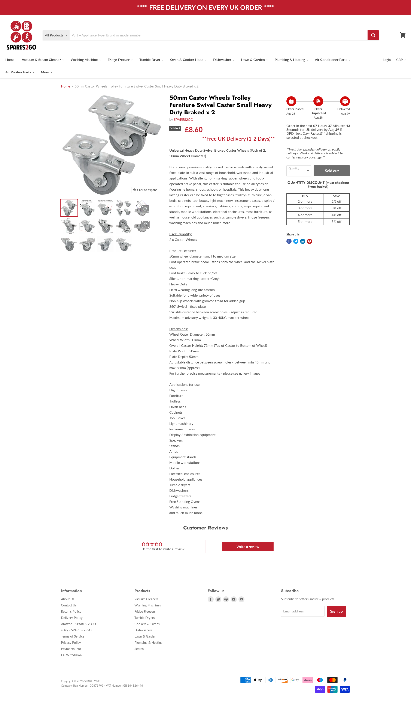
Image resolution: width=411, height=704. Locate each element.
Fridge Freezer (119, 59)
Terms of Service (72, 636)
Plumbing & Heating (290, 59)
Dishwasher (222, 59)
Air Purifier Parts (18, 72)
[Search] (373, 35)
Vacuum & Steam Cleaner (42, 59)
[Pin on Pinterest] (309, 241)
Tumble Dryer (150, 59)
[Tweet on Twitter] (295, 241)
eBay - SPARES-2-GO (76, 630)
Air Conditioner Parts (331, 59)
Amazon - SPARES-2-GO (78, 624)
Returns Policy (71, 611)
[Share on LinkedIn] (302, 241)
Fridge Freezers (145, 611)
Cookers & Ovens (147, 624)
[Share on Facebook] (289, 241)
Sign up (336, 611)
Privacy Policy (71, 642)
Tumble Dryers (144, 618)
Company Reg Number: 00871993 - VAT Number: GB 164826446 (102, 685)
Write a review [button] (248, 546)
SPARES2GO (183, 119)
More (45, 72)
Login (387, 60)
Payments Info (71, 649)
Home (10, 59)
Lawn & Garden (253, 59)
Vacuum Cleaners (146, 599)
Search (139, 649)
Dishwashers (143, 630)
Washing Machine (85, 59)
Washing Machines (147, 605)
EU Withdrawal (71, 655)
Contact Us (69, 605)
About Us (67, 599)
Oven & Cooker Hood (187, 59)
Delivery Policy (72, 618)
